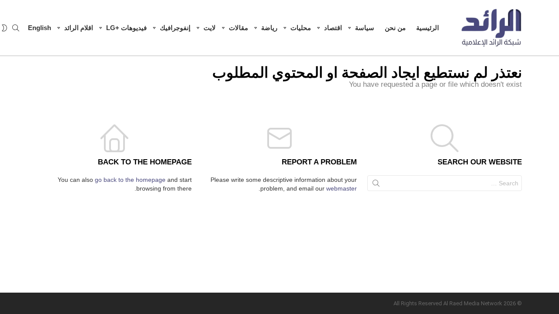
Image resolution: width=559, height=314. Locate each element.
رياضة (269, 27)
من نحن (395, 27)
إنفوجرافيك (175, 27)
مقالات (238, 27)
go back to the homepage (130, 179)
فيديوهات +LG (126, 27)
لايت (210, 27)
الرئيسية (427, 27)
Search (376, 185)
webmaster (341, 188)
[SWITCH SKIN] (4, 28)
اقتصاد (333, 27)
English (39, 27)
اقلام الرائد (78, 27)
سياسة (364, 27)
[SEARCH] (15, 28)
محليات (300, 27)
